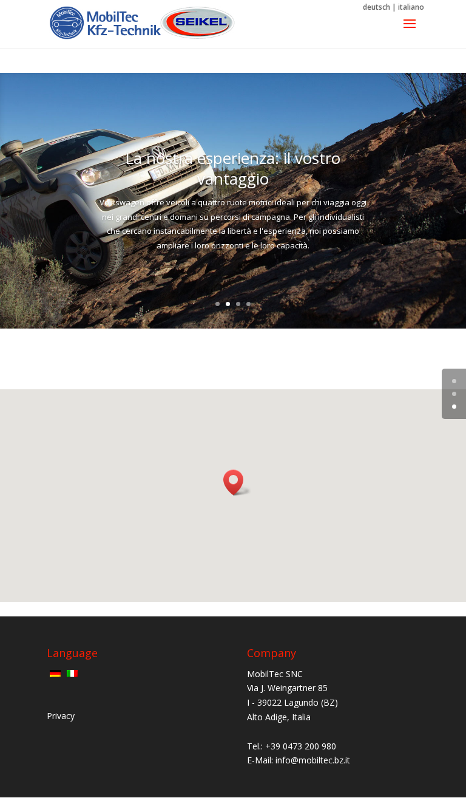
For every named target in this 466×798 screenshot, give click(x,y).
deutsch (376, 7)
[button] (237, 482)
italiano (411, 7)
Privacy (61, 715)
